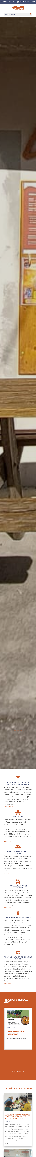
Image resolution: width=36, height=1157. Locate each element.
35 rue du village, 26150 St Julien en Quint (25, 2)
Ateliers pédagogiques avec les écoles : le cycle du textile (17, 1116)
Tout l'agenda (18, 1071)
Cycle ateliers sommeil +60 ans (17, 1033)
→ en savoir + (8, 806)
